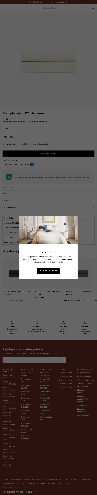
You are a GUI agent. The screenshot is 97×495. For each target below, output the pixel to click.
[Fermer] (74, 219)
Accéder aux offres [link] (48, 270)
